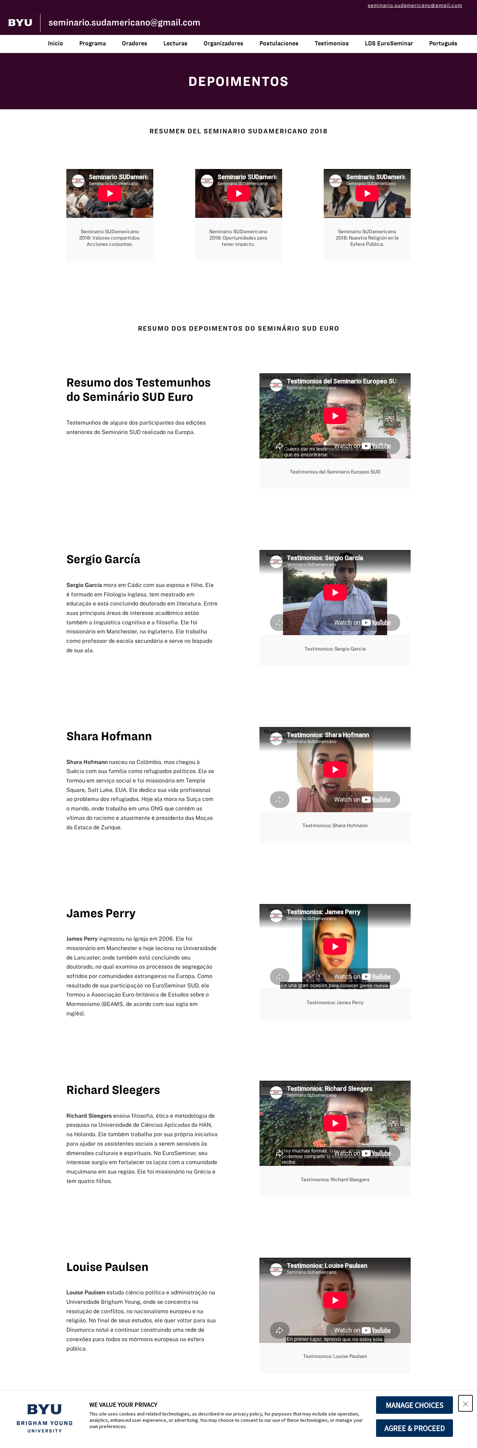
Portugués (443, 43)
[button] (465, 1403)
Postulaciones (279, 43)
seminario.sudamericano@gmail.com (415, 5)
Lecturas (175, 43)
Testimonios (332, 43)
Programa (92, 43)
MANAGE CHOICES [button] (414, 1405)
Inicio (55, 43)
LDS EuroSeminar (389, 43)
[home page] (20, 22)
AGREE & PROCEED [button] (414, 1428)
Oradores (134, 43)
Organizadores (223, 43)
